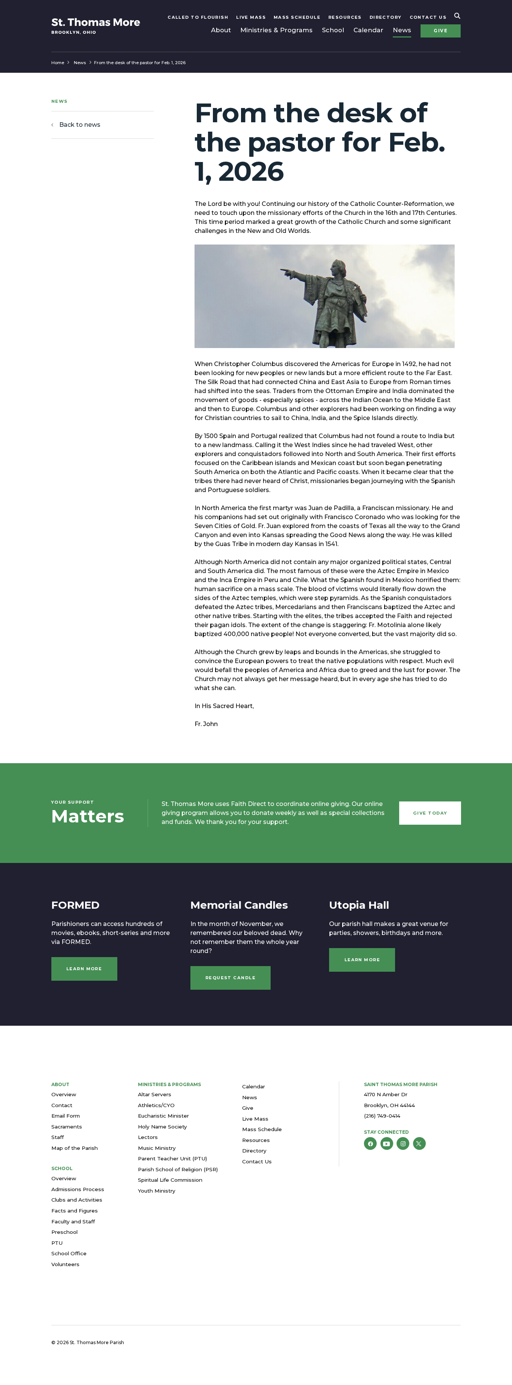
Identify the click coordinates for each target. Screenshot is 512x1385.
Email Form (65, 1116)
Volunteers (65, 1264)
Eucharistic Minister (163, 1116)
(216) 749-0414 (382, 1116)
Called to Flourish (198, 17)
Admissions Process (77, 1189)
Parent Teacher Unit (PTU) (172, 1158)
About (221, 30)
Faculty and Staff (73, 1221)
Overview (63, 1094)
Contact (61, 1105)
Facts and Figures (74, 1211)
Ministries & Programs (276, 30)
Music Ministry (157, 1148)
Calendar (368, 30)
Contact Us (428, 17)
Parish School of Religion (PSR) (178, 1169)
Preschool (64, 1232)
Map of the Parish (74, 1148)
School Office (69, 1253)
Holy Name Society (162, 1127)
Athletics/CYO (156, 1105)
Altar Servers (154, 1094)
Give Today (430, 813)
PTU (57, 1243)
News (402, 30)
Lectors (148, 1137)
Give (441, 30)
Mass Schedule (297, 17)
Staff (57, 1137)
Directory (386, 17)
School (333, 30)
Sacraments (66, 1127)
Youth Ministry (156, 1191)
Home (57, 62)
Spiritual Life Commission (170, 1180)
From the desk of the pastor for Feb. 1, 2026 (140, 62)
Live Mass (251, 17)
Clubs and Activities (76, 1200)
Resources (345, 17)
